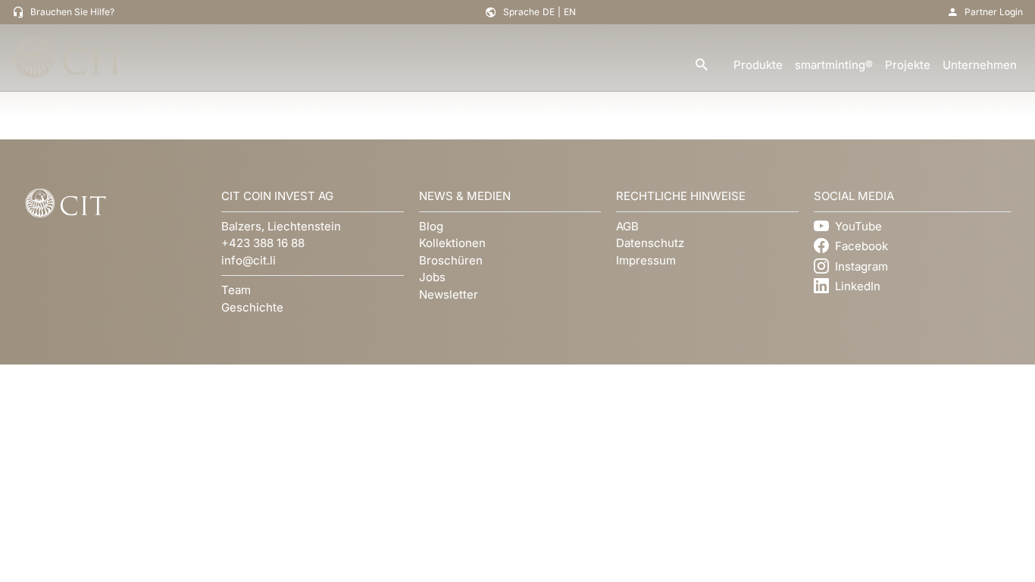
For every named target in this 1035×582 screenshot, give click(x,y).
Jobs (432, 277)
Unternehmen (980, 65)
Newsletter (448, 294)
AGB (627, 226)
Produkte (758, 65)
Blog (431, 226)
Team (236, 290)
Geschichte (252, 307)
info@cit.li (248, 260)
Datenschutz (650, 243)
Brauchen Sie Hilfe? (72, 11)
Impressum (646, 260)
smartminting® (834, 65)
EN (570, 11)
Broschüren (451, 260)
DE (549, 11)
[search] (701, 65)
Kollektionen (452, 243)
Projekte (907, 65)
